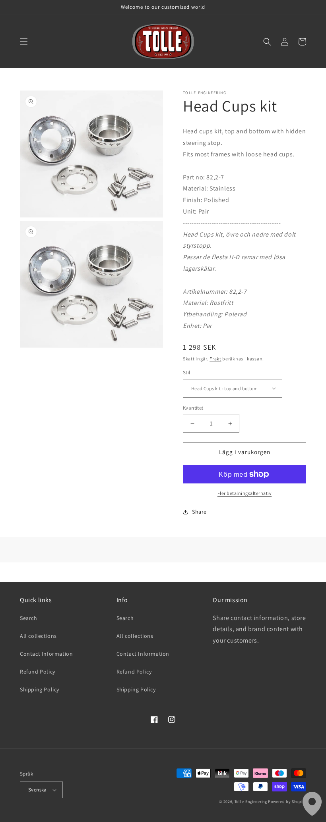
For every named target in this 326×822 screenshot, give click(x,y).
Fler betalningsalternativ (244, 493)
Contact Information (46, 653)
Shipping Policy (39, 689)
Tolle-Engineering (251, 801)
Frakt (215, 359)
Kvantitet (193, 407)
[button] (24, 41)
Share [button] (199, 511)
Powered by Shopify (287, 801)
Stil (186, 372)
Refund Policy (37, 671)
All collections (38, 635)
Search (28, 618)
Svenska (37, 789)
